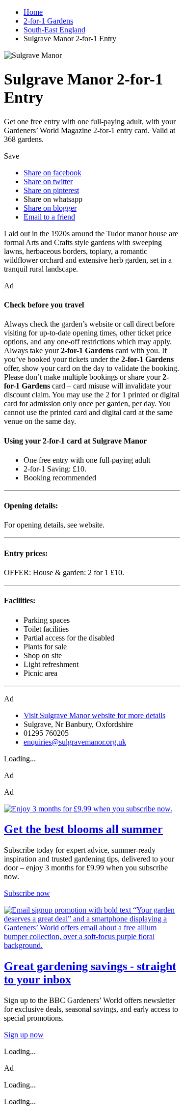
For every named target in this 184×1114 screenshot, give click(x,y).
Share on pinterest (51, 190)
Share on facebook (52, 172)
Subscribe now (27, 893)
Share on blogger (50, 208)
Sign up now (24, 1034)
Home (33, 12)
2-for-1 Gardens (48, 21)
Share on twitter (48, 181)
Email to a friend (49, 217)
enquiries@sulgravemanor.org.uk (75, 742)
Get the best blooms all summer (83, 829)
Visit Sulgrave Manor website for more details (94, 715)
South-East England (54, 30)
